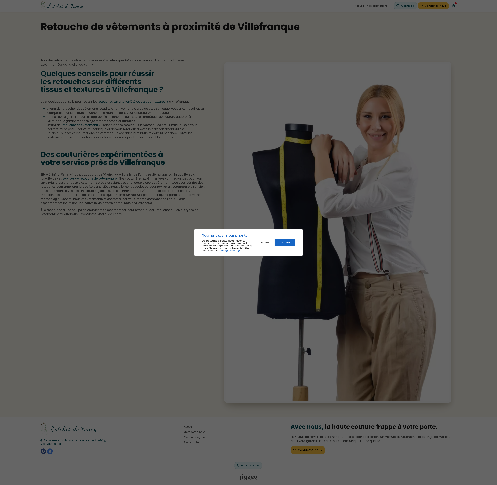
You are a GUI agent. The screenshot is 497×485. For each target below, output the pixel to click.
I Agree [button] (285, 242)
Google (222, 251)
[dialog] (248, 242)
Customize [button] (265, 242)
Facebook (233, 251)
